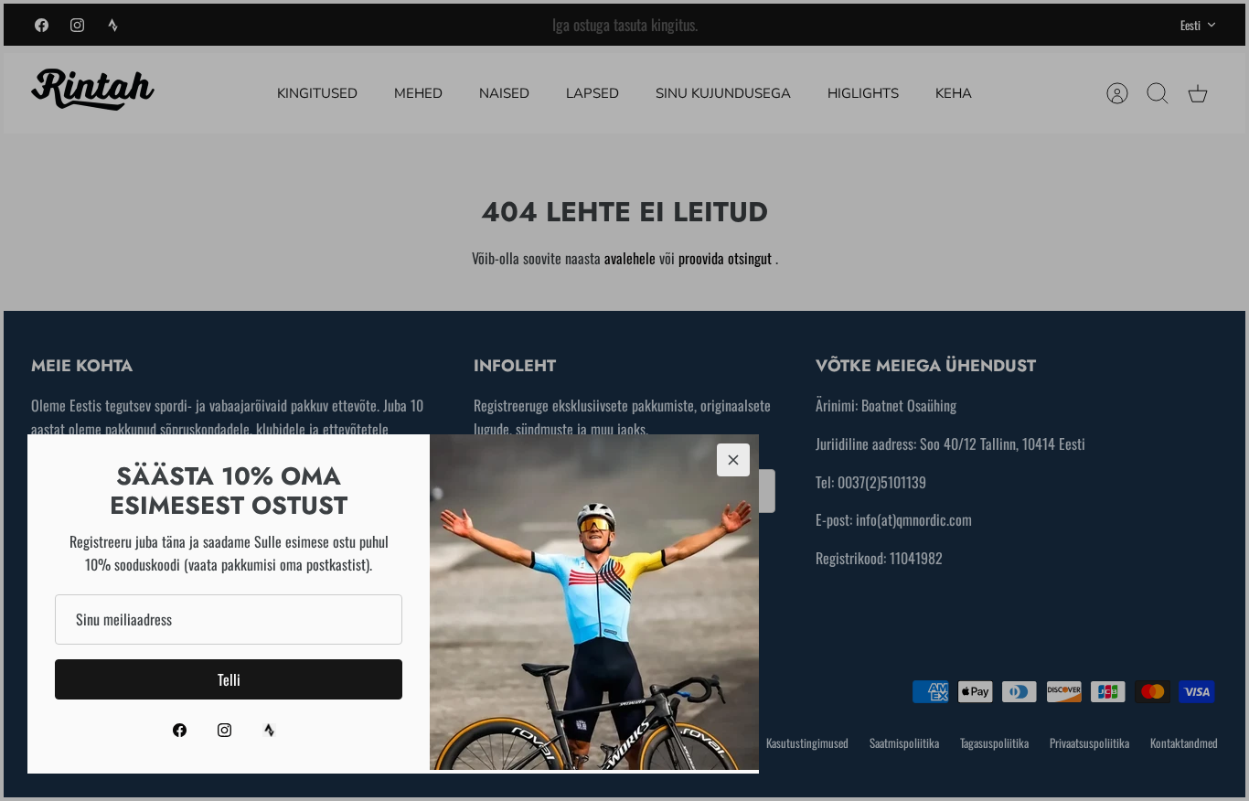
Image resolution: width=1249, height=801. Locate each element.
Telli (229, 679)
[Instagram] (224, 730)
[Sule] (733, 459)
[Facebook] (179, 730)
